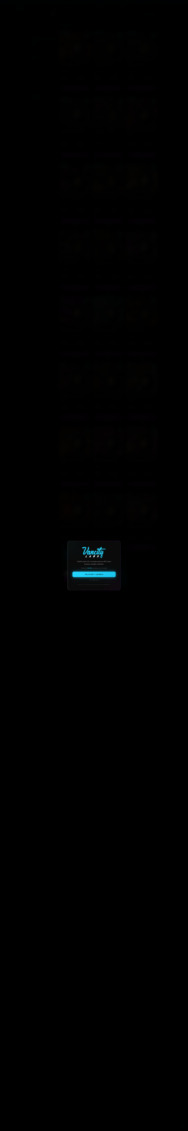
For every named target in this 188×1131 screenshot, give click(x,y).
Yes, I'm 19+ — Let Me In (94, 574)
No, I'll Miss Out (94, 580)
